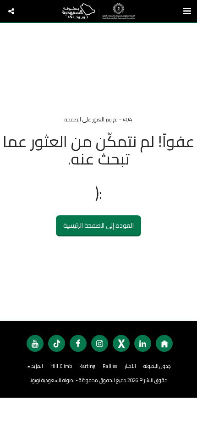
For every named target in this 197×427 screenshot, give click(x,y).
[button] (11, 11)
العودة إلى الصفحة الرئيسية (98, 225)
